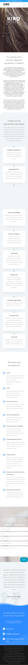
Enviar (24, 559)
